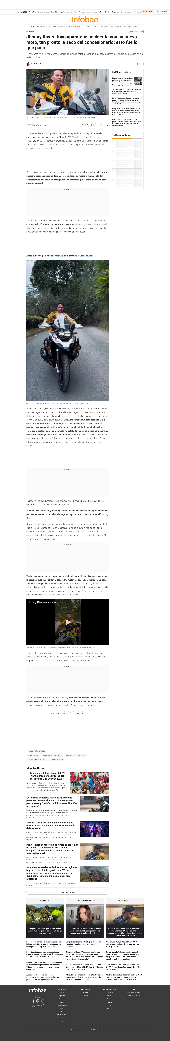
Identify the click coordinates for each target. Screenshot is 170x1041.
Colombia (54, 12)
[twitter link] (37, 1001)
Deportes (115, 12)
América (61, 992)
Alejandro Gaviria (114, 26)
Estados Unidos (43, 12)
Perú (75, 12)
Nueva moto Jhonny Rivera (75, 756)
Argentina (32, 12)
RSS (62, 1021)
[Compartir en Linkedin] (96, 125)
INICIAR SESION (162, 12)
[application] (67, 622)
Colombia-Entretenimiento (37, 760)
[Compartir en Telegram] (101, 125)
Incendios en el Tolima (69, 26)
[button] (4, 12)
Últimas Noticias (104, 12)
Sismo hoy (94, 26)
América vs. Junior (47, 26)
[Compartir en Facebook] (87, 125)
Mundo (94, 12)
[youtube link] (33, 1005)
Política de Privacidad (133, 996)
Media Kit (110, 1008)
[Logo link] (85, 19)
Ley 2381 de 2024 (125, 26)
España (62, 12)
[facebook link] (33, 1001)
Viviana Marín (136, 26)
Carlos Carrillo (103, 26)
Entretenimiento (126, 12)
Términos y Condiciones (133, 992)
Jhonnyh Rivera (33, 756)
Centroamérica (84, 12)
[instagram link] (42, 1001)
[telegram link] (37, 1005)
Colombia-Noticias (56, 760)
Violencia (137, 12)
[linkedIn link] (42, 1005)
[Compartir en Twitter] (92, 125)
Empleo (85, 996)
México (69, 12)
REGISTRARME (147, 12)
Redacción (85, 992)
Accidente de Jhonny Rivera (52, 756)
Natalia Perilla (39, 64)
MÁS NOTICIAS (68, 892)
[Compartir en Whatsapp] (83, 125)
